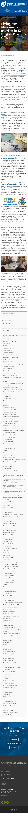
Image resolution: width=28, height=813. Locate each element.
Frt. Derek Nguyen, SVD (9, 443)
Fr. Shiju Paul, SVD (7, 439)
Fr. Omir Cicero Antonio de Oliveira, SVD (13, 602)
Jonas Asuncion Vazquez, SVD (10, 387)
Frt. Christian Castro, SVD (9, 412)
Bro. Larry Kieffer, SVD (8, 528)
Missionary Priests (7, 317)
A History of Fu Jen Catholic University (13, 497)
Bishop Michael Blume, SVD (10, 685)
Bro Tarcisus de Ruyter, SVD (10, 483)
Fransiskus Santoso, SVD (9, 366)
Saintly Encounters (7, 368)
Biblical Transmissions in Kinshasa (11, 471)
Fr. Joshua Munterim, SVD (9, 701)
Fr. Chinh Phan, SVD (8, 396)
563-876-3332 (4, 795)
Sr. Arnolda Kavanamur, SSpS (10, 464)
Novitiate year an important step (11, 416)
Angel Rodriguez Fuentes (9, 341)
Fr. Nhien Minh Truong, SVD (10, 564)
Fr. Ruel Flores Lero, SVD (9, 461)
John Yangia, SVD (7, 577)
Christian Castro (7, 694)
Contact (3, 775)
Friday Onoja (6, 678)
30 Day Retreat (6, 499)
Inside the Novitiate (8, 714)
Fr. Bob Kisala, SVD (7, 546)
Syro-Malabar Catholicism (9, 530)
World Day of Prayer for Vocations (11, 708)
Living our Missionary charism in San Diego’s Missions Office (13, 485)
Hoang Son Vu (6, 359)
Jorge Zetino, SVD (7, 466)
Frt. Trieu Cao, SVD (8, 614)
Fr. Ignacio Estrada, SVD (9, 428)
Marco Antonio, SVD (8, 635)
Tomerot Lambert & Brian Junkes (11, 633)
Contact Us (14, 739)
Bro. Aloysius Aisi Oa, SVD (9, 410)
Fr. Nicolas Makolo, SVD (9, 672)
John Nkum (6, 550)
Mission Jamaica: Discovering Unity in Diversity (12, 630)
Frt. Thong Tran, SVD (8, 348)
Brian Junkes (6, 452)
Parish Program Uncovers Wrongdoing (13, 364)
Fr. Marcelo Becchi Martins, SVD (11, 605)
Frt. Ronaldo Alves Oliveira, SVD (11, 616)
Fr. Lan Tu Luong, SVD (8, 600)
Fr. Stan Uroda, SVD (8, 676)
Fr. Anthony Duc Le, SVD (9, 687)
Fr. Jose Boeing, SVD (8, 692)
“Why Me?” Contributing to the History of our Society (13, 384)
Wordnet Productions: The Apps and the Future (13, 476)
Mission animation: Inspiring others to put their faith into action (13, 378)
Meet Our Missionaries (13, 41)
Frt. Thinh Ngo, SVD (8, 625)
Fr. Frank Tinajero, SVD (9, 568)
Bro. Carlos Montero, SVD (9, 537)
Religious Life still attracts (9, 703)
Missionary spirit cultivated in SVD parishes (14, 459)
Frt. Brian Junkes (7, 346)
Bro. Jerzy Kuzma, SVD (8, 370)
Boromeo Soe (6, 555)
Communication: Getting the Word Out (12, 389)
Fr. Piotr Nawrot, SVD (8, 681)
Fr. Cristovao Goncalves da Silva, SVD (12, 667)
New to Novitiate (7, 618)
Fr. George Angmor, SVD (9, 575)
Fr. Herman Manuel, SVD (9, 525)
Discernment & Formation (7, 773)
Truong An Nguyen (7, 541)
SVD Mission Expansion (9, 425)
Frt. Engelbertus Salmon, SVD (10, 548)
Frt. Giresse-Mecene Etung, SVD (11, 562)
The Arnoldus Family (8, 544)
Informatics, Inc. (14, 810)
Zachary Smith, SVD (8, 361)
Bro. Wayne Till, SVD (8, 557)
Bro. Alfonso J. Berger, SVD (10, 419)
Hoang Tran (6, 642)
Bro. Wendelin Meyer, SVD (9, 705)
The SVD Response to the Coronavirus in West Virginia (13, 504)
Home (2, 41)
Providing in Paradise (8, 532)
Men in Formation (7, 320)
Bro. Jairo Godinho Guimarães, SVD (12, 647)
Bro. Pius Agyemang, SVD (9, 611)
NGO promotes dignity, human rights (12, 507)
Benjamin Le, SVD (7, 640)
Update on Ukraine (8, 403)
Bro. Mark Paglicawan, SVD (9, 699)
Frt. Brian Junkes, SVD (8, 398)
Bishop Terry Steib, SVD (9, 510)
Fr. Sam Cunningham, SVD (9, 423)
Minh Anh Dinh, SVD (8, 638)
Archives (24, 41)
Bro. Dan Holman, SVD (8, 653)
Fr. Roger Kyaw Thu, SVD (9, 355)
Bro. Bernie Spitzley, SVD (9, 457)
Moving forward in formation (10, 421)
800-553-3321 (7, 11)
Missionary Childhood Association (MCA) (15, 75)
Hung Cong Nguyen (8, 350)
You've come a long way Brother (11, 607)
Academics (3, 783)
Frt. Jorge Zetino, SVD (8, 446)
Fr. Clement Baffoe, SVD (9, 573)
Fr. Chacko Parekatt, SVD (9, 519)
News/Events (4, 784)
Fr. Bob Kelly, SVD (7, 598)
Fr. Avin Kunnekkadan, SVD (9, 591)
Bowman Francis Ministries (10, 523)
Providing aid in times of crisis (10, 516)
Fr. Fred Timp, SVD (8, 512)
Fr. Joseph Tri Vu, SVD (8, 683)
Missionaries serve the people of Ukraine (13, 430)
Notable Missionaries (8, 407)
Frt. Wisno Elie (6, 343)
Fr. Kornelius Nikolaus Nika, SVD (11, 566)
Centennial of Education (9, 501)
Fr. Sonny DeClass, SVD (9, 665)
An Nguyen (5, 381)
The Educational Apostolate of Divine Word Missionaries (14, 491)
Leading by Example (8, 352)
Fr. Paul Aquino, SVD (8, 669)
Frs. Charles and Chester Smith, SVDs (12, 489)
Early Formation (7, 400)
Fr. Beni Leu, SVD (7, 586)
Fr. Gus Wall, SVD (7, 589)
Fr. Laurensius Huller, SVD (9, 434)
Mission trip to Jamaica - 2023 (10, 339)
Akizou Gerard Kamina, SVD (10, 375)
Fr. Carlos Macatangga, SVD (10, 580)
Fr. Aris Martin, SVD (8, 674)
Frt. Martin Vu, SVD (8, 623)
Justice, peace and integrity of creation (12, 373)
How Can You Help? (5, 786)
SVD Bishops (6, 405)
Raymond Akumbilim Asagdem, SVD (11, 391)
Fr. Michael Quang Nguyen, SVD (11, 437)
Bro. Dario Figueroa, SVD (9, 394)
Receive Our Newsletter (14, 743)
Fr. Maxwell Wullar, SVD (9, 448)
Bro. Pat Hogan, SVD (8, 656)
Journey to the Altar (8, 710)
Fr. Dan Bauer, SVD (7, 571)
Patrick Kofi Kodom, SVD (9, 473)
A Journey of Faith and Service (10, 712)
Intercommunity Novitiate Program (12, 495)
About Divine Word (5, 771)
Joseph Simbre (6, 559)
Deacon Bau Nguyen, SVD (9, 627)
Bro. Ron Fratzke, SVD (8, 658)
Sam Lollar (5, 450)
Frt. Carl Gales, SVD (8, 535)
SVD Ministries (6, 323)
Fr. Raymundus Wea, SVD (9, 432)
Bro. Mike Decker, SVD (8, 644)
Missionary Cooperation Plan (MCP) (17, 73)
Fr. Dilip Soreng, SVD (8, 582)
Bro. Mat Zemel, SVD (8, 649)
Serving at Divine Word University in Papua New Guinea (14, 479)
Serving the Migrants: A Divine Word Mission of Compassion (14, 336)
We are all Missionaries (9, 330)
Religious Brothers (8, 696)
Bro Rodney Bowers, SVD (9, 651)
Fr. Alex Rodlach (7, 468)
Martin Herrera (7, 609)
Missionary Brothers (8, 313)
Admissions (3, 782)
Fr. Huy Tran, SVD (7, 593)
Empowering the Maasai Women (11, 357)
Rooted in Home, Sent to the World (12, 333)
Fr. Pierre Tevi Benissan (9, 553)
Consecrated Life (7, 521)
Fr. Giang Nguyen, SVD (8, 441)
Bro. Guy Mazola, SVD (8, 660)
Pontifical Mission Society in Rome (17, 117)
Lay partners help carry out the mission (13, 455)
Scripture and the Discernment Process (13, 514)
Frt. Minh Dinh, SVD (8, 620)
